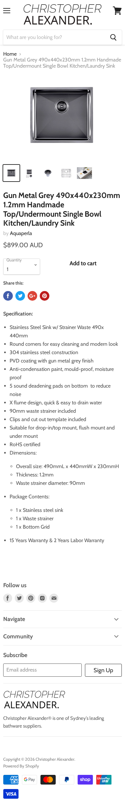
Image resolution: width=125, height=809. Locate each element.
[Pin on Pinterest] (44, 296)
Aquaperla (21, 233)
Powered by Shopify (21, 765)
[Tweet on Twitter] (20, 296)
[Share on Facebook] (8, 296)
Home (10, 54)
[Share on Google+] (32, 296)
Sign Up (103, 670)
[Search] (113, 37)
